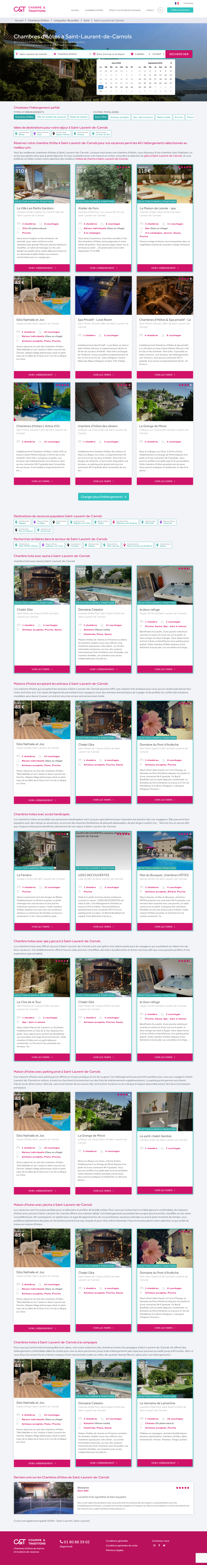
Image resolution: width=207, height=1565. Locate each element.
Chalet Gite (25, 609)
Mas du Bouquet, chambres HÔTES (164, 875)
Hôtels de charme (78, 117)
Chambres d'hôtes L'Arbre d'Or (38, 426)
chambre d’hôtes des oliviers (98, 426)
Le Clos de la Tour (29, 1002)
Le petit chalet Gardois (155, 1136)
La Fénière (24, 875)
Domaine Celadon (90, 609)
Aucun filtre (101, 117)
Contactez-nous (160, 1540)
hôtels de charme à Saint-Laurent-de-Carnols (102, 158)
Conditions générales (117, 1540)
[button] (177, 3)
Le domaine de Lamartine (157, 1403)
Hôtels (150, 10)
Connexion (188, 3)
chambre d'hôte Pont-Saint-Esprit (95, 613)
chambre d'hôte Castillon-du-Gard (34, 212)
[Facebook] (159, 1545)
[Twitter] (164, 1545)
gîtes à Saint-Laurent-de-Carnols (163, 155)
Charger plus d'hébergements (102, 496)
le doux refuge (150, 609)
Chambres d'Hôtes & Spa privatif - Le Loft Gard (172, 319)
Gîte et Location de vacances (51, 117)
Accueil (75, 10)
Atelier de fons (88, 208)
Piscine (190, 117)
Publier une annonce (180, 10)
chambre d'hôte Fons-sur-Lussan (95, 212)
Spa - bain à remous (143, 117)
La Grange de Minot (153, 426)
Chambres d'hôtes (94, 10)
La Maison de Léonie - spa (158, 208)
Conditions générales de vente (122, 1545)
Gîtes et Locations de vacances (125, 10)
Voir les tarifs (102, 374)
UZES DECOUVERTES (93, 875)
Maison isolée (164, 117)
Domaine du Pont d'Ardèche (159, 744)
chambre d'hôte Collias (151, 212)
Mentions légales (114, 1550)
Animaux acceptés (119, 117)
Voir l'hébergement (41, 268)
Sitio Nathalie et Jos (30, 319)
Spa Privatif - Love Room (95, 319)
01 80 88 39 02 (76, 1542)
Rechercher (179, 54)
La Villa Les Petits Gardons (35, 208)
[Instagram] (154, 1545)
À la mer (179, 117)
